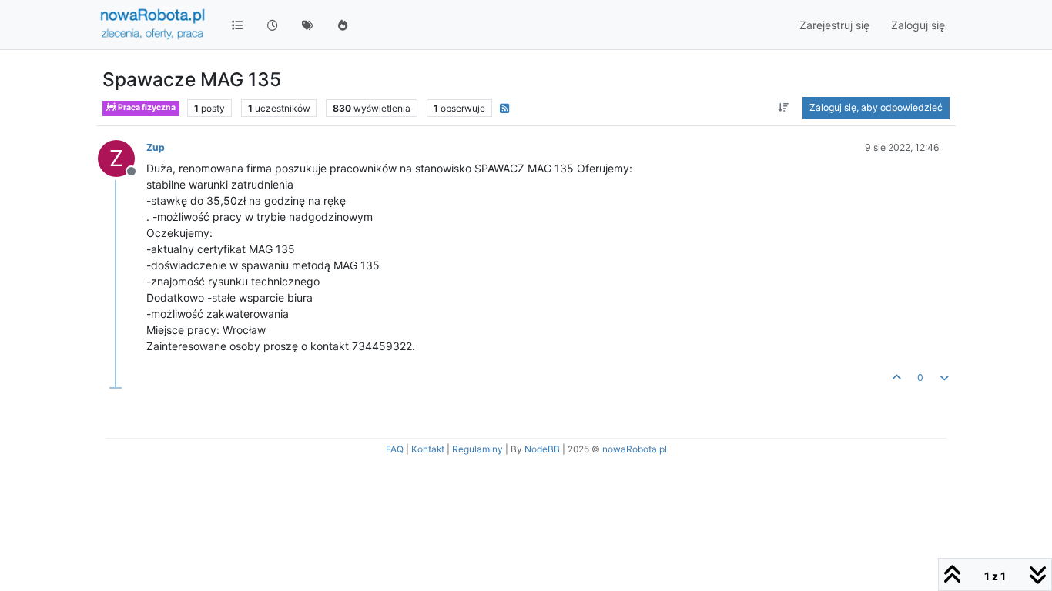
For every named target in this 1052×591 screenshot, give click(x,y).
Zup (155, 147)
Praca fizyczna (146, 107)
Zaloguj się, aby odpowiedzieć (876, 107)
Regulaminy (477, 449)
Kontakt (427, 449)
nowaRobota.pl (634, 449)
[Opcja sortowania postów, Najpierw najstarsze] (783, 108)
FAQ (395, 449)
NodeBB (542, 449)
